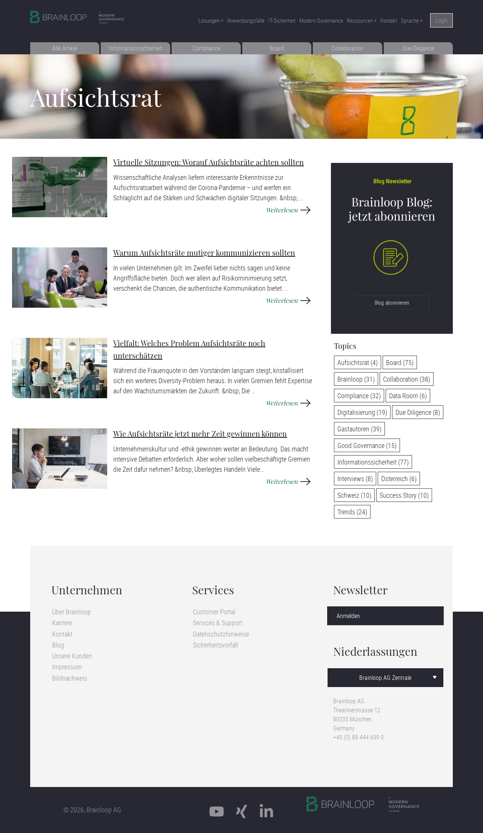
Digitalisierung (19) (362, 412)
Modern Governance (321, 20)
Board (277, 48)
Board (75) (400, 362)
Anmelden (348, 616)
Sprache (410, 20)
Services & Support (217, 622)
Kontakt (388, 20)
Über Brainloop (71, 611)
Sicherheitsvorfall (215, 644)
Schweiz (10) (354, 495)
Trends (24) (352, 511)
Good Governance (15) (367, 445)
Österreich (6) (399, 478)
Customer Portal (214, 611)
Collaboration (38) (406, 379)
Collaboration (347, 48)
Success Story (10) (404, 495)
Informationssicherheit (135, 48)
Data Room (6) (408, 395)
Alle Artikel (64, 48)
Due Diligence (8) (417, 412)
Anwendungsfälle (246, 20)
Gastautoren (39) (359, 428)
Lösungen (209, 20)
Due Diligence (418, 48)
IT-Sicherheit (281, 20)
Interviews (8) (355, 478)
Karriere (62, 622)
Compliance (206, 48)
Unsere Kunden (72, 655)
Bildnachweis (69, 678)
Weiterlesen (282, 210)
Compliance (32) (359, 395)
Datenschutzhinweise (221, 633)
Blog (58, 644)
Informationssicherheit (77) (373, 461)
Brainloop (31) (356, 379)
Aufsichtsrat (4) (357, 362)
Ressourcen (360, 20)
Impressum (67, 666)
